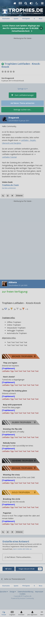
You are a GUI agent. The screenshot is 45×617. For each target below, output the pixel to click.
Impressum (39, 592)
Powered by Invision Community (22, 598)
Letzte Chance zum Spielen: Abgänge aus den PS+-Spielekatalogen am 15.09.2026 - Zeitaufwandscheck (21, 28)
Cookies (22, 594)
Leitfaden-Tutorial (9, 157)
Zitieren (19, 195)
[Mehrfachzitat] (12, 195)
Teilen (9, 569)
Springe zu (22, 88)
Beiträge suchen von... (22, 109)
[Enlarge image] (5, 308)
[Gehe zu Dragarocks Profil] (4, 119)
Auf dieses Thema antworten (22, 103)
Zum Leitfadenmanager (24, 95)
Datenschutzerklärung (25, 592)
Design (12, 592)
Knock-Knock (19, 80)
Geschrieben (18, 120)
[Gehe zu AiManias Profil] (4, 283)
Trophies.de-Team (10, 185)
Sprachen (3, 592)
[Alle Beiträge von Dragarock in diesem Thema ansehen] (3, 195)
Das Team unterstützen (9, 188)
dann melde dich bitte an (22, 549)
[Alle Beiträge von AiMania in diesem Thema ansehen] (3, 532)
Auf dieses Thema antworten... (19, 557)
